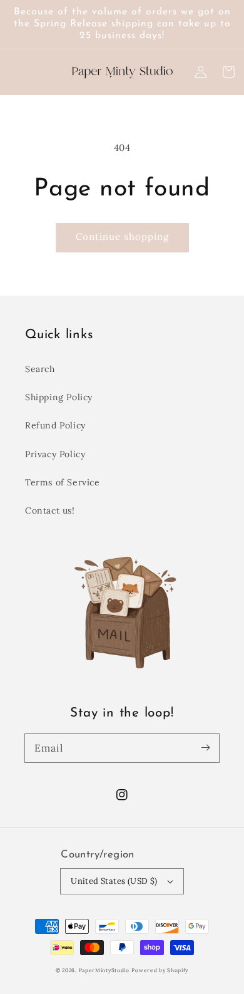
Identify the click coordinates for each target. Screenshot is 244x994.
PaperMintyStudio (104, 970)
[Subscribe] (205, 748)
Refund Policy (55, 425)
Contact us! (50, 510)
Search (40, 369)
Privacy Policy (55, 454)
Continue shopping (122, 236)
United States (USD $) (114, 881)
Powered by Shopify (159, 970)
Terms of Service (62, 482)
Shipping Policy (59, 397)
